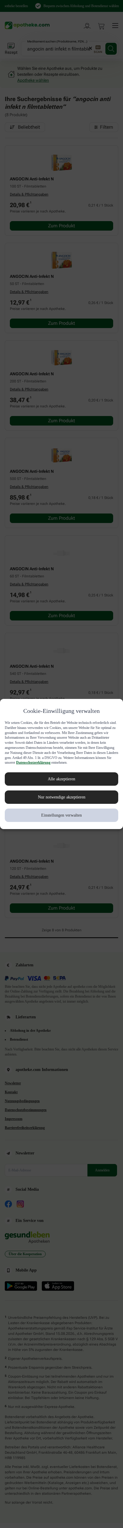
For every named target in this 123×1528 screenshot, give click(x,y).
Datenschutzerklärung (54, 765)
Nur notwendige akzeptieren (62, 799)
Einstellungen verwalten (62, 817)
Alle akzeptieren (61, 781)
